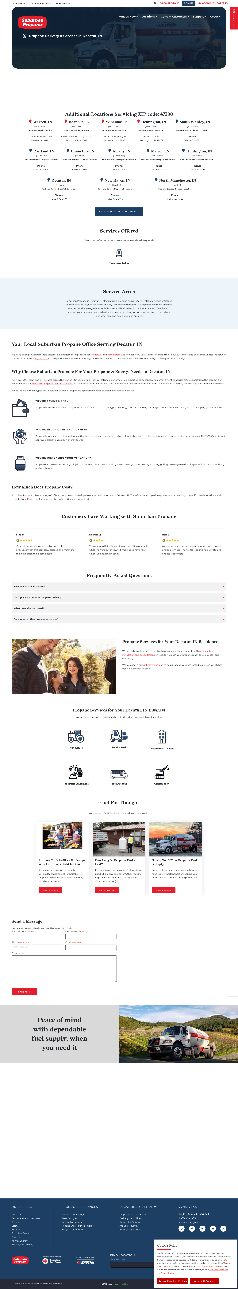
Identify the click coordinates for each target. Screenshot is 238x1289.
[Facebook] (192, 1229)
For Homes (19, 3)
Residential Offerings (72, 1214)
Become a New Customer (26, 1218)
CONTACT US (234, 18)
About (214, 16)
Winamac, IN (117, 122)
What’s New (127, 16)
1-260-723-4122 (175, 199)
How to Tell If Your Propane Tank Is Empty (175, 862)
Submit (24, 991)
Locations (148, 16)
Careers (222, 3)
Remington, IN (153, 122)
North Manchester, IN (177, 180)
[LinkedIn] (202, 1229)
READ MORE (50, 890)
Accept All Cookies (204, 1281)
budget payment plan (151, 665)
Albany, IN (121, 151)
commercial (114, 354)
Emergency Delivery (131, 1229)
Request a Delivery (130, 1222)
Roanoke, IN (79, 122)
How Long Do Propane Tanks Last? (115, 862)
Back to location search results (119, 211)
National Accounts (71, 1222)
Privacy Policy (167, 1273)
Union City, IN (83, 151)
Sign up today (42, 358)
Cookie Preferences (218, 1270)
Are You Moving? (129, 1225)
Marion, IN (160, 151)
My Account (206, 3)
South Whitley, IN (195, 122)
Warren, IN (42, 122)
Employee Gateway (22, 1244)
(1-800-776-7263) (187, 1218)
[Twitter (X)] (223, 1229)
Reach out (33, 499)
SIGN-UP (188, 3)
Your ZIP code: (118, 1259)
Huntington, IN (199, 151)
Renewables (63, 3)
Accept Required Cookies (173, 1281)
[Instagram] (181, 1229)
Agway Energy (20, 1241)
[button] (155, 3)
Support (198, 16)
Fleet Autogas (69, 1218)
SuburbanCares (20, 1233)
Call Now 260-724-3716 (184, 92)
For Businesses (40, 3)
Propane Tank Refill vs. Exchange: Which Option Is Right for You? (62, 862)
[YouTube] (213, 1229)
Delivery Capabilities (131, 1218)
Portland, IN (43, 151)
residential (96, 354)
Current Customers (174, 16)
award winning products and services (52, 383)
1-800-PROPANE (169, 3)
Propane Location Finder (133, 1214)
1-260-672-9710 (192, 140)
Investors (17, 1229)
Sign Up (119, 1181)
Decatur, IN (61, 180)
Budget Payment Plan (73, 1229)
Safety (15, 1225)
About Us (17, 1214)
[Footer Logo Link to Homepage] (20, 1260)
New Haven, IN (117, 180)
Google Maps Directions (179, 79)
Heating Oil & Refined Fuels (76, 1225)
